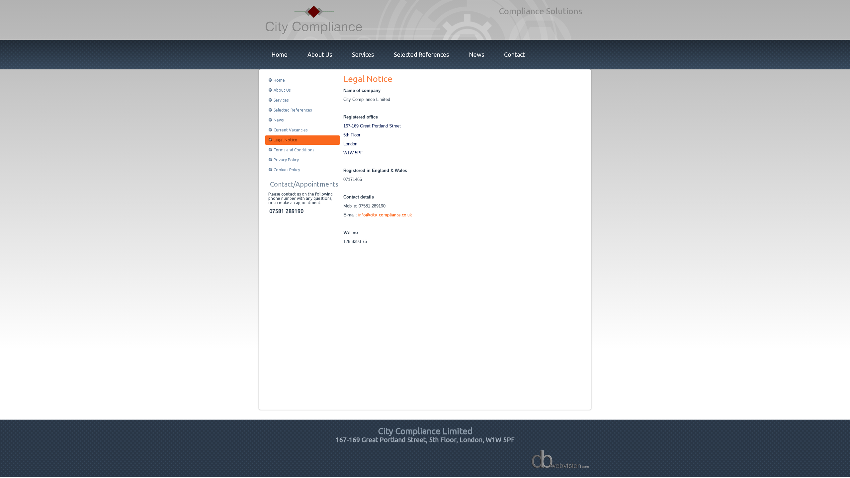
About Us (319, 54)
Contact (514, 54)
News (476, 54)
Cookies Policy (287, 170)
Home (279, 54)
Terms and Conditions (294, 150)
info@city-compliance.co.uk (385, 214)
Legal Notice (285, 140)
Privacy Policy (286, 160)
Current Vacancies (290, 130)
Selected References (421, 54)
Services (363, 54)
